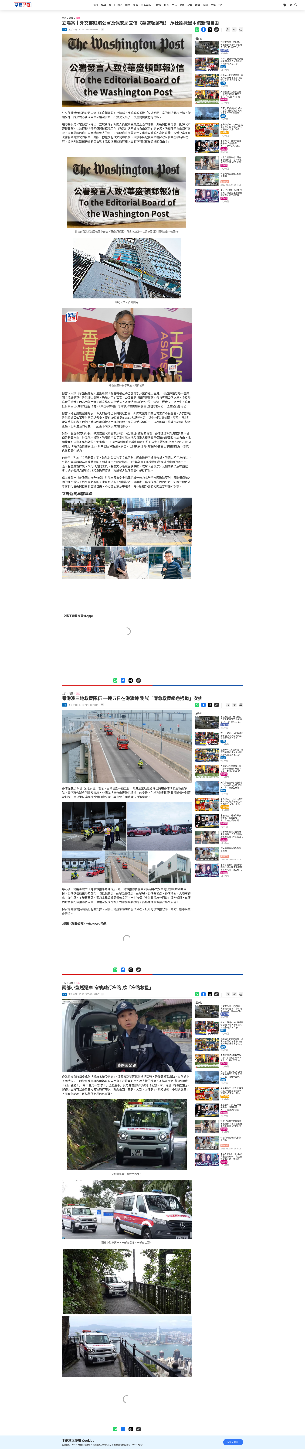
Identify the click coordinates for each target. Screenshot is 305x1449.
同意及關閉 (232, 1442)
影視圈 (224, 100)
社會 (223, 116)
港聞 (71, 18)
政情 (78, 18)
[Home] (22, 5)
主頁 (64, 18)
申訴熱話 (225, 132)
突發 (223, 67)
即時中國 (225, 50)
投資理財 (225, 182)
